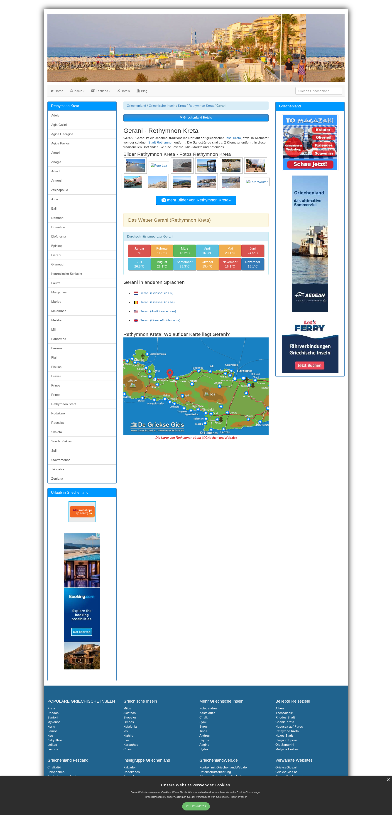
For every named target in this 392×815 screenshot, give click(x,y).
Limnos (128, 722)
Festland (101, 91)
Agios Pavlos (60, 143)
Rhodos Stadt (285, 717)
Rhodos (53, 713)
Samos (52, 731)
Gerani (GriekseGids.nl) (157, 293)
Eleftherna (58, 236)
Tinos (203, 731)
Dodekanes (131, 772)
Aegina (204, 744)
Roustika (57, 422)
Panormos (58, 339)
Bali (53, 208)
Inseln (77, 91)
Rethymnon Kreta (201, 105)
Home (58, 91)
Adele (55, 115)
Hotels (125, 91)
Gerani (56, 255)
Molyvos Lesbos (287, 749)
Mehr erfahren (239, 796)
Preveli (56, 376)
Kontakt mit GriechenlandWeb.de (223, 767)
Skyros (204, 740)
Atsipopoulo (59, 190)
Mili (53, 329)
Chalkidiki (54, 767)
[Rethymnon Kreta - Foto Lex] (159, 165)
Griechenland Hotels (197, 117)
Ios (125, 731)
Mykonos (53, 722)
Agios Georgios (62, 134)
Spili (54, 450)
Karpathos (130, 744)
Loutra (56, 283)
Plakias (56, 367)
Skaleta (56, 432)
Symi (202, 722)
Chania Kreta (284, 722)
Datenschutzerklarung (215, 772)
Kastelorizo (207, 713)
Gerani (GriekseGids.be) (157, 302)
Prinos (55, 394)
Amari (55, 152)
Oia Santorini (284, 744)
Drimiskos (58, 227)
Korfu (51, 726)
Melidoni (57, 320)
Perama (57, 348)
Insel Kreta (233, 138)
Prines (55, 385)
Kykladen (130, 767)
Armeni (56, 180)
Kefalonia (130, 726)
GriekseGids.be (286, 772)
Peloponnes (55, 772)
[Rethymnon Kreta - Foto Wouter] (257, 181)
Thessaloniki (284, 713)
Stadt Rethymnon (160, 142)
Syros (203, 726)
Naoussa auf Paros (289, 726)
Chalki (203, 717)
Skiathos (129, 713)
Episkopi (57, 246)
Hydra (203, 749)
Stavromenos (60, 460)
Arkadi (55, 171)
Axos (54, 199)
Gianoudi (57, 264)
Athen (279, 708)
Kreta (182, 105)
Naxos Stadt (284, 735)
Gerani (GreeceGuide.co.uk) (160, 320)
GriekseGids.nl (285, 767)
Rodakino (58, 413)
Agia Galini (59, 124)
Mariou (56, 301)
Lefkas (52, 744)
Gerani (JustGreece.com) (158, 311)
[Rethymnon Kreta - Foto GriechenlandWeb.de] (136, 165)
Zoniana (57, 478)
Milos (127, 708)
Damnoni (57, 218)
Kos (50, 735)
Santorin (53, 717)
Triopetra (57, 469)
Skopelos (130, 717)
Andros (204, 735)
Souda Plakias (61, 441)
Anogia (56, 162)
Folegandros (208, 708)
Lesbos (52, 749)
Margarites (59, 292)
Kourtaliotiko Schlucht (66, 273)
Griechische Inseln (162, 105)
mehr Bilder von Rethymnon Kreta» (198, 200)
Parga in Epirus (286, 740)
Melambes (58, 311)
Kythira (128, 735)
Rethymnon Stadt (63, 404)
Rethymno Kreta (287, 731)
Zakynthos (54, 740)
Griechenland (136, 105)
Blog (143, 91)
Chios (127, 749)
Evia (126, 740)
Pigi (53, 357)
